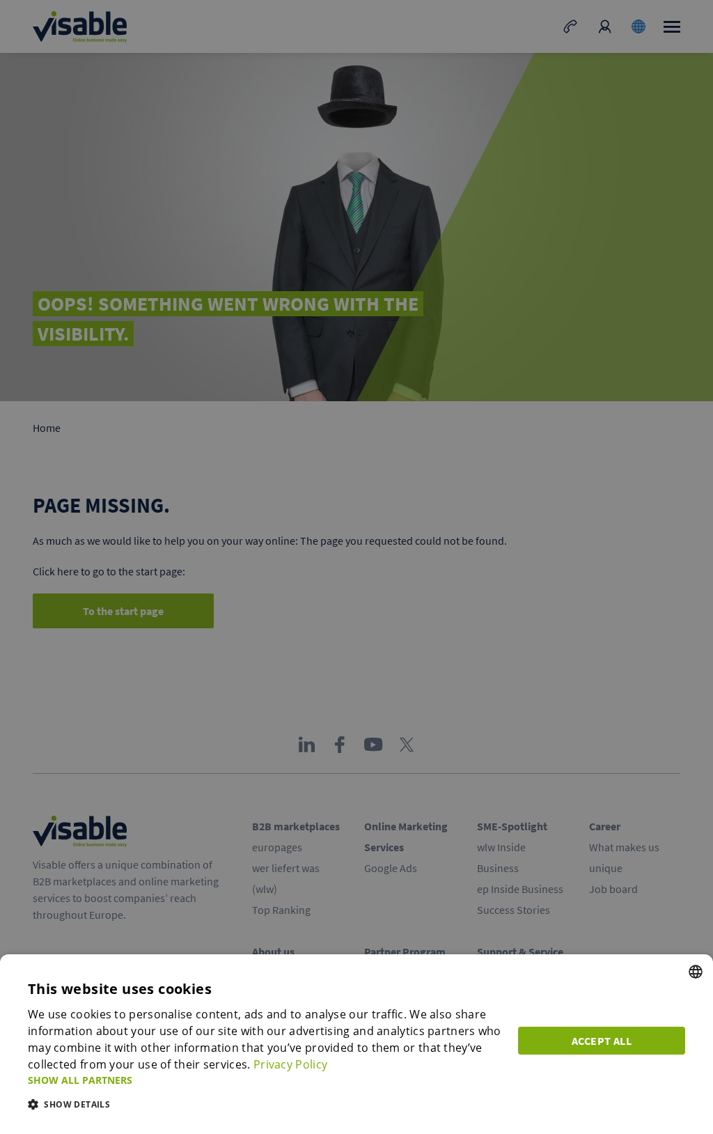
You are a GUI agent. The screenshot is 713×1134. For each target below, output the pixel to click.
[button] (264, 1080)
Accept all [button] (602, 1041)
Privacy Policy (290, 1064)
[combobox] (696, 972)
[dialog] (356, 1044)
